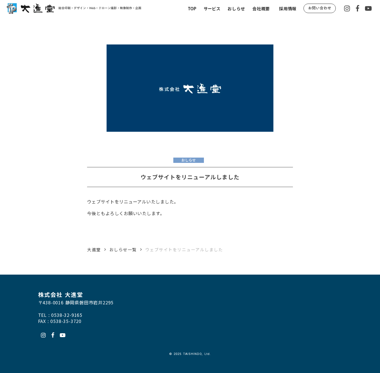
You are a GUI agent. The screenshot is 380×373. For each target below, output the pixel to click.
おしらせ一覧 (123, 249)
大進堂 (94, 249)
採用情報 (288, 8)
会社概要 (261, 8)
